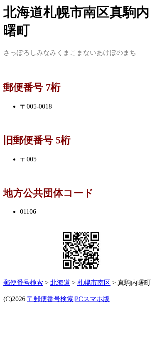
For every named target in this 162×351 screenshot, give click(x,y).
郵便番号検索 (23, 282)
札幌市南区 (93, 282)
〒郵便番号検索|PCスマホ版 (68, 298)
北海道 (60, 282)
